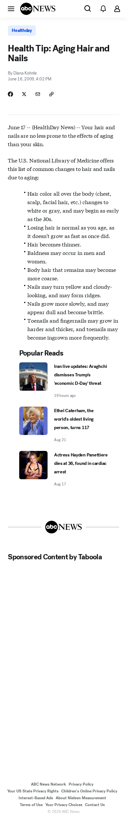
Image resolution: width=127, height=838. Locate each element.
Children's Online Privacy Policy (89, 791)
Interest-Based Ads (36, 798)
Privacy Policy (81, 784)
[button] (11, 8)
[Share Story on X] (24, 94)
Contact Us (95, 804)
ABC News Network (48, 784)
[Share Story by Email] (38, 94)
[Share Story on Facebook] (10, 94)
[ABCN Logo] (37, 9)
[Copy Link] (51, 94)
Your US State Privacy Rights (33, 791)
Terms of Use (31, 804)
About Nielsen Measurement (81, 798)
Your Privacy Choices (63, 804)
